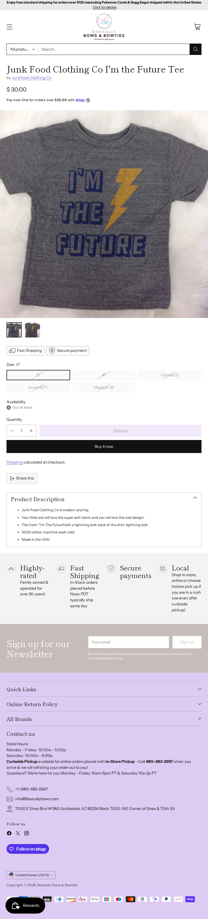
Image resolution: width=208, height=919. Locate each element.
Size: (13, 364)
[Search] (196, 49)
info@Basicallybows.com (37, 798)
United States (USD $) (32, 875)
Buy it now (104, 446)
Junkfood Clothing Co (31, 77)
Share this (25, 478)
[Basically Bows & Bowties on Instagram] (26, 834)
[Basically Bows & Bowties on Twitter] (18, 834)
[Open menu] (9, 26)
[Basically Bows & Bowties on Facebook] (9, 834)
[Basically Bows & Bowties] (104, 27)
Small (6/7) (38, 387)
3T (38, 375)
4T (104, 375)
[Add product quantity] (31, 430)
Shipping (14, 462)
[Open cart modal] (197, 26)
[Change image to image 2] (32, 329)
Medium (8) (104, 387)
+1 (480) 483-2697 (31, 789)
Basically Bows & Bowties (57, 885)
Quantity (14, 419)
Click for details (104, 7)
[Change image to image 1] (14, 329)
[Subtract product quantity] (12, 430)
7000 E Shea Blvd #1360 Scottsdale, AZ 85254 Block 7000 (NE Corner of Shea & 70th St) (95, 808)
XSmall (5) (170, 375)
